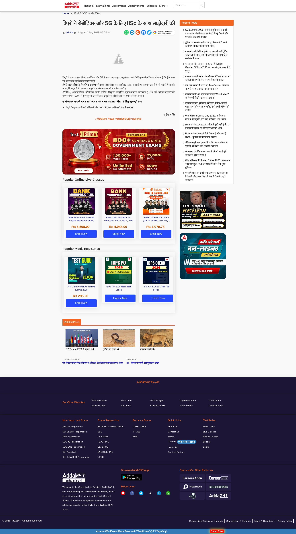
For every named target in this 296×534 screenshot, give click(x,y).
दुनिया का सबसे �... (112, 349)
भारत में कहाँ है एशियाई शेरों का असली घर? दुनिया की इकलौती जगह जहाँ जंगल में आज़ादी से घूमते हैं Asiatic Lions (206, 55)
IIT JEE (136, 431)
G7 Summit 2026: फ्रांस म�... (81, 349)
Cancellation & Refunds (238, 521)
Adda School (186, 405)
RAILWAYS (103, 436)
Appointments (136, 5)
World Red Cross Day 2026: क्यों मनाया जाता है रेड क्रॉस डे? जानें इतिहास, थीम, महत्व (205, 117)
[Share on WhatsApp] (126, 32)
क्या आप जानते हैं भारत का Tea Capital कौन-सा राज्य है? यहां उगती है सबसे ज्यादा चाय (207, 87)
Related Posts (71, 322)
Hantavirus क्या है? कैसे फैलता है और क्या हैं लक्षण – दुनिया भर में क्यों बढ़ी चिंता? (205, 135)
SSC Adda (126, 405)
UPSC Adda (215, 400)
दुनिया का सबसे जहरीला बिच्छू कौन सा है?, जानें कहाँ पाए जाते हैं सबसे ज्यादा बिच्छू (206, 44)
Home (65, 13)
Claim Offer (217, 531)
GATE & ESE (139, 426)
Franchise (173, 447)
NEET (136, 436)
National (88, 5)
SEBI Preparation (71, 436)
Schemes (152, 5)
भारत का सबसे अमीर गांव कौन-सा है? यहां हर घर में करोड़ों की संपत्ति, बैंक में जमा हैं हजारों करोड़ (207, 78)
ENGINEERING (105, 452)
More (162, 5)
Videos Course (210, 436)
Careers (181, 441)
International (103, 5)
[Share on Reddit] (138, 32)
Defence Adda (216, 405)
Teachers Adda (99, 400)
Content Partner (176, 452)
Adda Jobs (126, 400)
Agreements (119, 5)
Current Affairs (157, 405)
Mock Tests (209, 426)
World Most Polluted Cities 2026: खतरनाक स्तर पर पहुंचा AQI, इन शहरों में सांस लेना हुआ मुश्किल (207, 164)
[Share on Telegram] (132, 32)
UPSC (101, 457)
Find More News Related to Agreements (118, 119)
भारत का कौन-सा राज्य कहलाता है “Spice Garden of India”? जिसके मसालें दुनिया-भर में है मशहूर (207, 67)
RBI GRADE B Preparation (76, 457)
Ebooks (207, 441)
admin (69, 32)
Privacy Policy (285, 521)
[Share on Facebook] (143, 32)
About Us (172, 426)
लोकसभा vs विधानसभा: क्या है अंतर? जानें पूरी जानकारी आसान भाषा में (205, 153)
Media (171, 436)
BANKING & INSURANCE (110, 426)
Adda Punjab (157, 400)
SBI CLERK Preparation (74, 431)
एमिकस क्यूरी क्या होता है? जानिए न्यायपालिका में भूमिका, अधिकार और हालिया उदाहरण (206, 144)
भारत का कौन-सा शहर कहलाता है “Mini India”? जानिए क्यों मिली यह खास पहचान (207, 96)
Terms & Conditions (264, 521)
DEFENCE (103, 447)
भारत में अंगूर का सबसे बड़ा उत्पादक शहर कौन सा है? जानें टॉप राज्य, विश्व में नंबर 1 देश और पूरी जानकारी (206, 176)
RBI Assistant (69, 452)
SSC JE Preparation (72, 441)
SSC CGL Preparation (73, 447)
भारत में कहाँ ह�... (148, 349)
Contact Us (173, 431)
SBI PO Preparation (72, 426)
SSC (100, 431)
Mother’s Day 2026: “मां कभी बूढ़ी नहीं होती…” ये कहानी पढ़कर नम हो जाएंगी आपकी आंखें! (207, 126)
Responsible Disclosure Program (206, 521)
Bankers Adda (99, 405)
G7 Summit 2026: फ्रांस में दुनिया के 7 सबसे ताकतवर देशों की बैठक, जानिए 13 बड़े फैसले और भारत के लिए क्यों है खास (206, 33)
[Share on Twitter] (149, 32)
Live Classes (209, 431)
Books (206, 447)
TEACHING (103, 441)
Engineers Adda (188, 400)
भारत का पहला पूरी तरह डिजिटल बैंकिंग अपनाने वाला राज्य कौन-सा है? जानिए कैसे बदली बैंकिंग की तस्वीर (207, 107)
